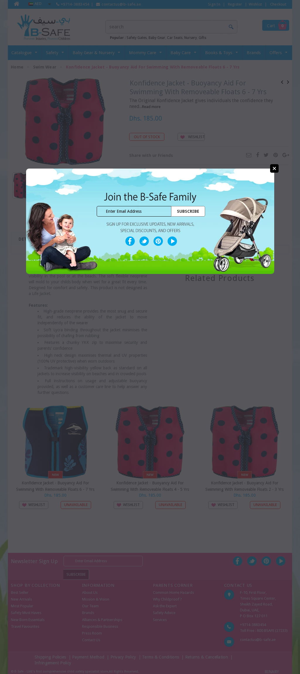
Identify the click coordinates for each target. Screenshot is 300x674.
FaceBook (130, 241)
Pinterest (158, 241)
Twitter (144, 241)
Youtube (172, 241)
